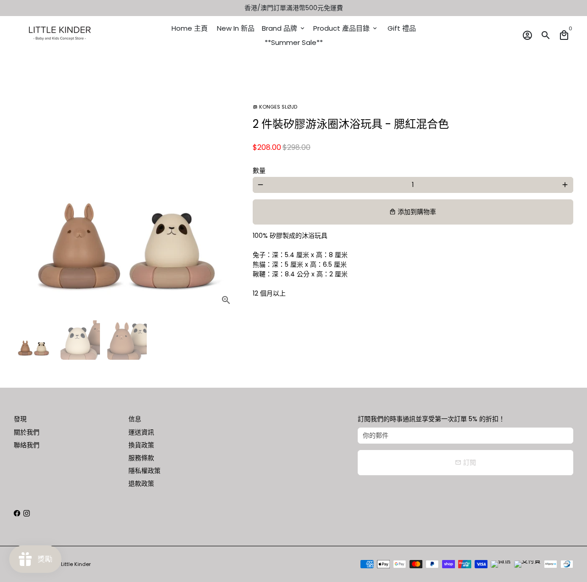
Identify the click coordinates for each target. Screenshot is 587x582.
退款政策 (141, 483)
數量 (259, 170)
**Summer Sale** (294, 42)
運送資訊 (141, 432)
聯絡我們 (26, 445)
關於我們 (26, 432)
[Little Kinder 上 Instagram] (26, 513)
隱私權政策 (144, 470)
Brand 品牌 (284, 28)
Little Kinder (76, 564)
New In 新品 (236, 28)
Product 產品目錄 (345, 28)
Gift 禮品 (402, 28)
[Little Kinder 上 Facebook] (17, 513)
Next (227, 200)
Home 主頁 (190, 28)
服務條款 (141, 457)
